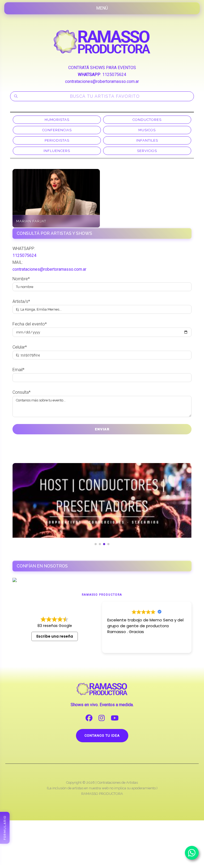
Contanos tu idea (102, 735)
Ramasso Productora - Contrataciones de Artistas (102, 42)
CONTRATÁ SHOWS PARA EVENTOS (102, 67)
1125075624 (114, 74)
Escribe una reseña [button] (54, 636)
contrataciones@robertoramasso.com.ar (102, 81)
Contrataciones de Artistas (117, 783)
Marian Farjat (31, 221)
